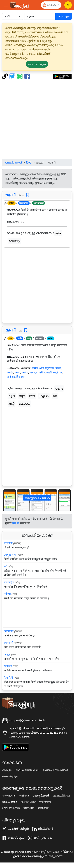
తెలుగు (59, 388)
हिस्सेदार (20, 377)
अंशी (41, 368)
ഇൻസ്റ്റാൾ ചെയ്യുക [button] (37, 497)
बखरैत (10, 372)
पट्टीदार (49, 368)
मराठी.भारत (24, 795)
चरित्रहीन (9, 582)
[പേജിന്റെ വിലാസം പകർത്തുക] (5, 76)
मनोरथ (7, 594)
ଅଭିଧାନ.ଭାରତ (28, 802)
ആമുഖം (7, 770)
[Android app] (15, 747)
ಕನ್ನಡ (58, 233)
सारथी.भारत (43, 808)
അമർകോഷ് (13, 162)
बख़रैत (25, 372)
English (44, 396)
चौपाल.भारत (29, 808)
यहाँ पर (15, 523)
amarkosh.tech (11, 808)
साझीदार (57, 372)
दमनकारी (8, 643)
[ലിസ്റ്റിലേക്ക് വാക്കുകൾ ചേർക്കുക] (27, 195)
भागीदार (34, 372)
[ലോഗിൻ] (68, 5)
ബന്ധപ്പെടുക (10, 776)
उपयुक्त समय (10, 555)
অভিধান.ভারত (45, 802)
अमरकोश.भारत (8, 795)
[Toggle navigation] (6, 5)
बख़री (17, 372)
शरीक (42, 372)
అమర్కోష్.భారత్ (41, 795)
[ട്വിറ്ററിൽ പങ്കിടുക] (13, 76)
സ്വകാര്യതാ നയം (27, 770)
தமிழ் (11, 404)
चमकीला (8, 543)
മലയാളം (14, 241)
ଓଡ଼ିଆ (11, 396)
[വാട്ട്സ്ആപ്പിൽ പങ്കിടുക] (20, 76)
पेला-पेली (8, 678)
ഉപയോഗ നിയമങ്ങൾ (55, 770)
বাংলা (55, 396)
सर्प (5, 566)
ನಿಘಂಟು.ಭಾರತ (9, 802)
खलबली (8, 666)
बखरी (58, 368)
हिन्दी (28, 162)
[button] (7, 500)
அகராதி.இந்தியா (61, 795)
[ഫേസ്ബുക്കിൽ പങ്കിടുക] (27, 76)
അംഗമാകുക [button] (37, 64)
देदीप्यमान (8, 631)
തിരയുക (64, 16)
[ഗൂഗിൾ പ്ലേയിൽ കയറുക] (62, 76)
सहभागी (10, 195)
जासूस (7, 654)
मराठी (32, 396)
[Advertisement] (37, 119)
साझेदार (11, 377)
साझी (49, 372)
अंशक (35, 368)
